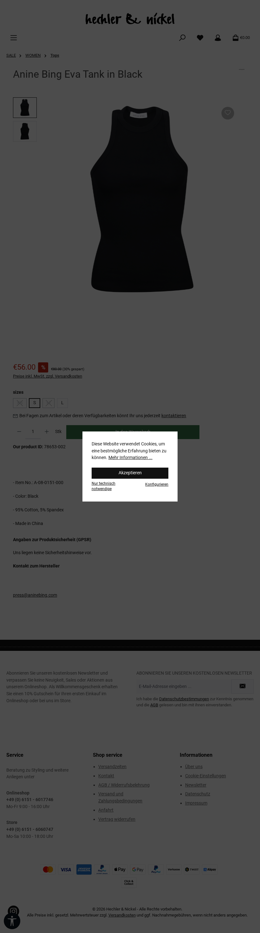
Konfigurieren (156, 484)
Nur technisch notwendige (103, 486)
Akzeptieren (130, 473)
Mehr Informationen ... (130, 457)
